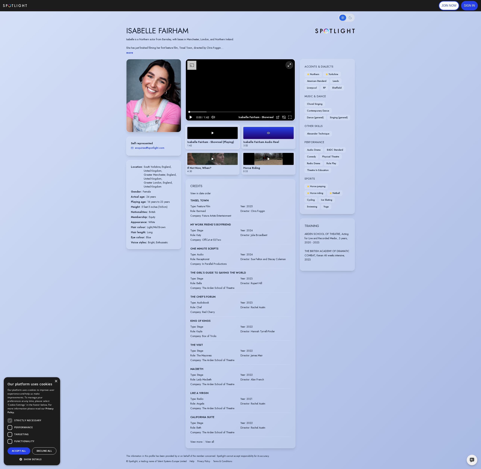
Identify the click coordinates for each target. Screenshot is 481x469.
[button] (469, 5)
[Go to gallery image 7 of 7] (160, 122)
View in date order (200, 193)
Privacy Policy (203, 461)
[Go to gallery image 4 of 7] (154, 122)
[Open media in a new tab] (278, 117)
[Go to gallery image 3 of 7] (152, 122)
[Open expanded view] (175, 65)
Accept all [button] (19, 450)
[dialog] (32, 421)
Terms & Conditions (222, 461)
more (129, 53)
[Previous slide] (132, 99)
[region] (240, 90)
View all (209, 442)
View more (196, 442)
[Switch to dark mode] (346, 18)
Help (192, 461)
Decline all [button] (44, 450)
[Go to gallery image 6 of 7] (158, 122)
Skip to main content (41, 6)
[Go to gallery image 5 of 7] (156, 122)
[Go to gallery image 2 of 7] (150, 122)
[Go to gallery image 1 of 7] (148, 122)
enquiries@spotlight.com (149, 148)
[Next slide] (175, 99)
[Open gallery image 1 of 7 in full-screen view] (153, 95)
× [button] (55, 381)
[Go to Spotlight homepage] (15, 5)
